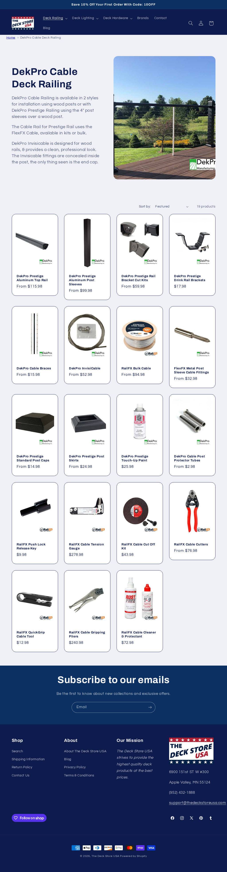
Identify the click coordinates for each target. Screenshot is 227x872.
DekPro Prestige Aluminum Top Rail (32, 278)
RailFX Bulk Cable (136, 368)
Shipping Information (28, 759)
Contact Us (20, 775)
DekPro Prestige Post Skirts (86, 458)
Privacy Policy (75, 767)
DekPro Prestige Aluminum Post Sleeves (82, 280)
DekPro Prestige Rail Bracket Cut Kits (138, 278)
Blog (67, 759)
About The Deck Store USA (85, 751)
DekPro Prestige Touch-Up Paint (134, 458)
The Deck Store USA (105, 856)
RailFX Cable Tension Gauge (86, 546)
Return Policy (22, 767)
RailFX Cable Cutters (191, 544)
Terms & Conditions (79, 775)
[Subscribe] (150, 707)
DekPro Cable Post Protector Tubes (189, 458)
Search (17, 751)
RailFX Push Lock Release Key (31, 546)
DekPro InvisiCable (84, 368)
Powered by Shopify (133, 856)
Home (11, 37)
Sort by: (145, 206)
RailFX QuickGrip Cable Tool (31, 634)
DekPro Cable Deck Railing (40, 37)
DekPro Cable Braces (34, 368)
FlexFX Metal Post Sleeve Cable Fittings (191, 370)
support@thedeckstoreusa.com (197, 803)
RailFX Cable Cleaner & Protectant (138, 634)
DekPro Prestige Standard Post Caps (33, 458)
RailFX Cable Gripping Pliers (87, 634)
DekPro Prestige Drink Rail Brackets (189, 278)
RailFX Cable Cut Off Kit (138, 546)
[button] (54, 18)
